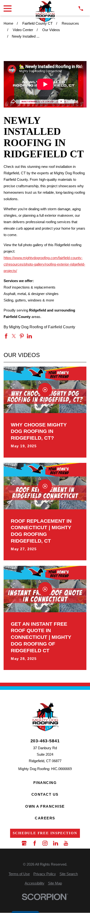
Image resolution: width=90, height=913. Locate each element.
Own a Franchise (45, 806)
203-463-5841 (45, 741)
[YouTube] (65, 843)
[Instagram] (45, 843)
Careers (45, 818)
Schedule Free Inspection (45, 833)
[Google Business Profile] (24, 843)
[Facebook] (34, 843)
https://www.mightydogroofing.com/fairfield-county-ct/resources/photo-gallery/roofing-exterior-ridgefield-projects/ (44, 264)
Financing (45, 783)
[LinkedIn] (55, 843)
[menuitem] (19, 874)
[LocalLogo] (45, 11)
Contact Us (45, 794)
